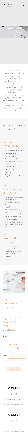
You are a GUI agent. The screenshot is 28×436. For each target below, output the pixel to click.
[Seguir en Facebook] (14, 394)
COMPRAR (14, 369)
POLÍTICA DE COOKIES (10, 399)
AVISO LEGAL (19, 399)
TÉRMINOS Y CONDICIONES (8, 398)
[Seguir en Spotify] (17, 394)
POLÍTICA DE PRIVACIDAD (19, 398)
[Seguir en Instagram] (11, 394)
